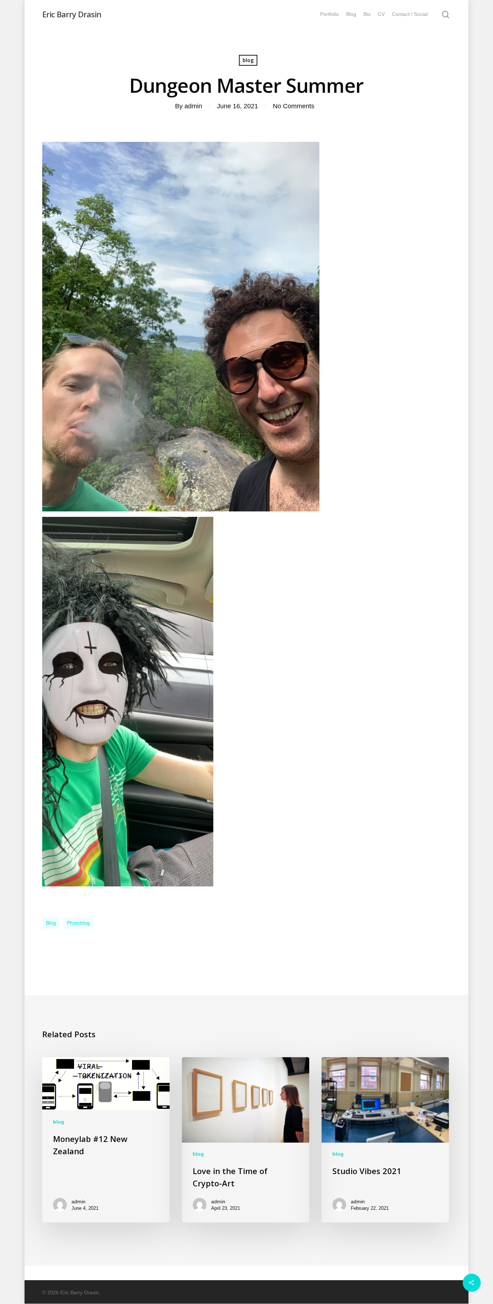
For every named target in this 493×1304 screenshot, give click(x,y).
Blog (351, 14)
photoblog (78, 923)
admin (193, 106)
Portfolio (329, 14)
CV (381, 14)
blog (248, 60)
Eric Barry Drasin (71, 14)
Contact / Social (410, 14)
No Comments (293, 106)
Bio (367, 14)
